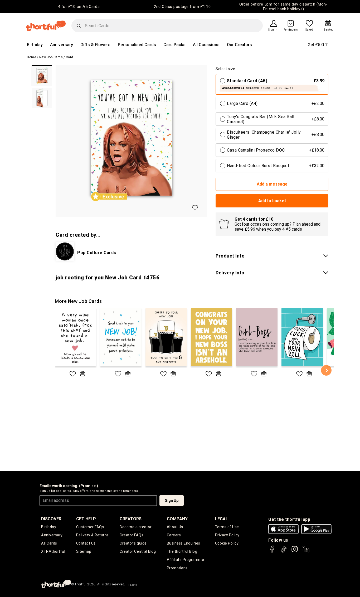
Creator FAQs (131, 535)
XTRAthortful (53, 551)
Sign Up (171, 500)
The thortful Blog (182, 551)
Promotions (177, 568)
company (177, 518)
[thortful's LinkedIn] (306, 551)
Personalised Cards (137, 44)
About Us (175, 527)
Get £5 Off (318, 44)
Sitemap (83, 551)
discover (51, 518)
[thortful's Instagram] (295, 551)
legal (221, 518)
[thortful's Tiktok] (284, 551)
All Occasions (206, 44)
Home (31, 57)
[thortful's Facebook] (272, 551)
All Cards (49, 543)
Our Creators (239, 44)
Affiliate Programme (185, 559)
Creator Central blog (138, 551)
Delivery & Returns (92, 535)
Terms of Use (227, 527)
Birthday (35, 44)
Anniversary (61, 44)
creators (131, 518)
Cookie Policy (227, 543)
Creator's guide (133, 543)
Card (69, 57)
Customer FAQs (90, 527)
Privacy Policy (227, 535)
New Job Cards (51, 57)
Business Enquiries (183, 543)
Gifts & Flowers (95, 44)
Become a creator (136, 527)
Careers (174, 535)
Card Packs (174, 44)
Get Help (86, 518)
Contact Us (86, 543)
